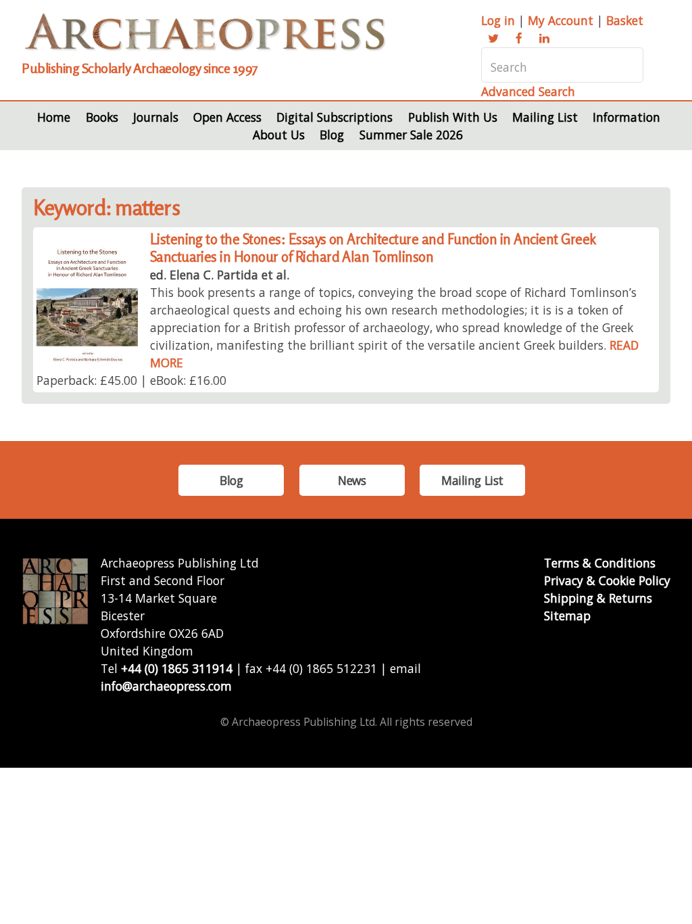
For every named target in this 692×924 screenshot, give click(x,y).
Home (53, 117)
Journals (155, 117)
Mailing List (545, 117)
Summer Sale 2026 (411, 134)
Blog (332, 134)
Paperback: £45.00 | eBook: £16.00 (131, 380)
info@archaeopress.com (166, 686)
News (352, 480)
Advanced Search (528, 91)
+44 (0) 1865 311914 (176, 668)
